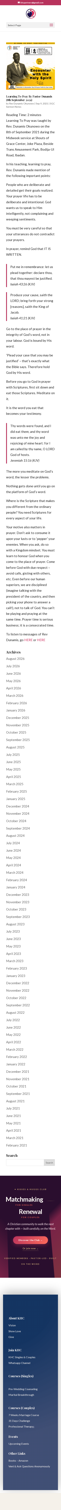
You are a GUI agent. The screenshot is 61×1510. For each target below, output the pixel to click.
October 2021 (16, 1086)
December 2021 (17, 1071)
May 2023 (13, 946)
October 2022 (16, 998)
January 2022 (15, 1064)
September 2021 (18, 1094)
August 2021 (15, 1101)
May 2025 (13, 769)
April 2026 (13, 688)
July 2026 (13, 666)
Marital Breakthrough (21, 1394)
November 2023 (17, 902)
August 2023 (15, 924)
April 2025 (13, 777)
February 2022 (16, 1057)
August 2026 (15, 659)
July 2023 (13, 931)
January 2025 (15, 799)
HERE (28, 640)
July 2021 (13, 1108)
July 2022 (13, 1020)
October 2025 (16, 732)
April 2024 (13, 865)
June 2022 (13, 1027)
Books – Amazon (18, 1460)
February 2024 (16, 880)
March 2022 (14, 1049)
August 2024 (15, 835)
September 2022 (18, 1005)
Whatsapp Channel (19, 1362)
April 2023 (13, 954)
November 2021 (17, 1079)
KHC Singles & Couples (21, 1357)
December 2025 (17, 718)
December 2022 (17, 983)
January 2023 (15, 976)
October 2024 (16, 821)
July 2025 (13, 755)
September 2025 (18, 740)
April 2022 (13, 1042)
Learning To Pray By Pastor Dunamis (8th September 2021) (29, 98)
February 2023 (16, 968)
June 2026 (13, 673)
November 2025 (17, 725)
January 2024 (15, 887)
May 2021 (13, 1123)
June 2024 (13, 850)
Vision (12, 1325)
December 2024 (17, 806)
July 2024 (13, 843)
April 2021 (13, 1130)
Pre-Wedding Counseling (23, 1389)
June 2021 (13, 1116)
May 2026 (13, 681)
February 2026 (16, 703)
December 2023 (17, 895)
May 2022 (13, 1035)
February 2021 (16, 1145)
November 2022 (17, 990)
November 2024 (17, 813)
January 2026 (15, 710)
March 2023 (14, 961)
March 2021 (14, 1138)
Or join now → (30, 1248)
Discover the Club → (30, 1240)
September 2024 (18, 828)
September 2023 (18, 917)
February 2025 (16, 791)
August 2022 (15, 1012)
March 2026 (14, 695)
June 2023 (13, 939)
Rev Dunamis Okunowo (21, 103)
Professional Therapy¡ (21, 1426)
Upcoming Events (18, 1443)
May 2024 (13, 858)
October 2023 (16, 909)
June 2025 (13, 762)
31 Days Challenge (19, 1420)
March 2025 (14, 784)
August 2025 (15, 747)
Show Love (14, 1331)
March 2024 (14, 872)
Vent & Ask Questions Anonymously (29, 1466)
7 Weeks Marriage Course (23, 1415)
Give (11, 1336)
